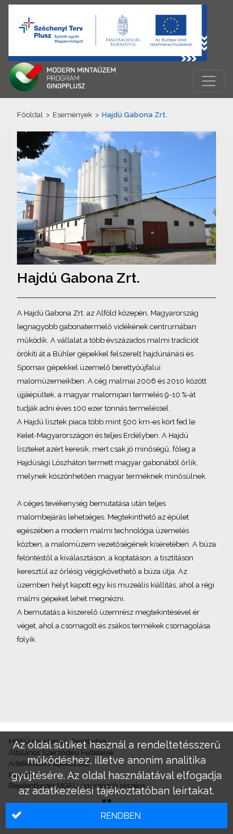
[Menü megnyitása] (209, 81)
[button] (116, 815)
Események (72, 114)
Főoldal (30, 114)
